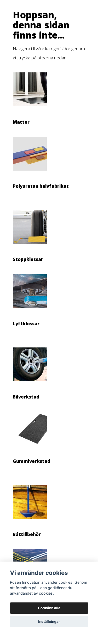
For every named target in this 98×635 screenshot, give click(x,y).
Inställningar (49, 621)
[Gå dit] (30, 109)
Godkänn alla (49, 608)
